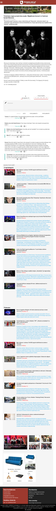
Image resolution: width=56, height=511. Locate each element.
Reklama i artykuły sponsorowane (36, 492)
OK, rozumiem (28, 509)
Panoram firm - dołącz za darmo (36, 494)
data (24, 113)
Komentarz (10, 103)
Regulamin (31, 495)
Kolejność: (19, 113)
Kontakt (31, 497)
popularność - (46, 113)
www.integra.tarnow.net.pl (35, 503)
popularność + (34, 113)
